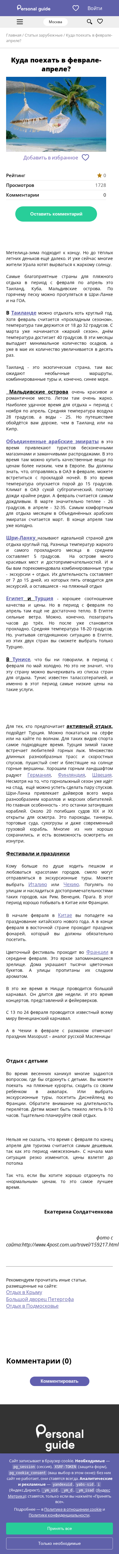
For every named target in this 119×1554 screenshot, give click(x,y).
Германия (39, 775)
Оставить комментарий (56, 213)
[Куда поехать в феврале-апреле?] (56, 115)
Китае (65, 915)
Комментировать (59, 1381)
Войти (95, 8)
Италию (37, 884)
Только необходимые (59, 1543)
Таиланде (23, 312)
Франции (97, 952)
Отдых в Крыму (24, 1292)
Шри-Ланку (20, 537)
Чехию (71, 884)
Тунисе (21, 659)
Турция (44, 598)
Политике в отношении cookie (73, 1509)
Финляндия (71, 775)
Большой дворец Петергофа (40, 1299)
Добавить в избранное (50, 157)
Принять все (59, 1528)
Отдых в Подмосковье (32, 1306)
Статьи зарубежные (44, 35)
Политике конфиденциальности (59, 1515)
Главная (13, 35)
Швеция (102, 775)
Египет (14, 598)
